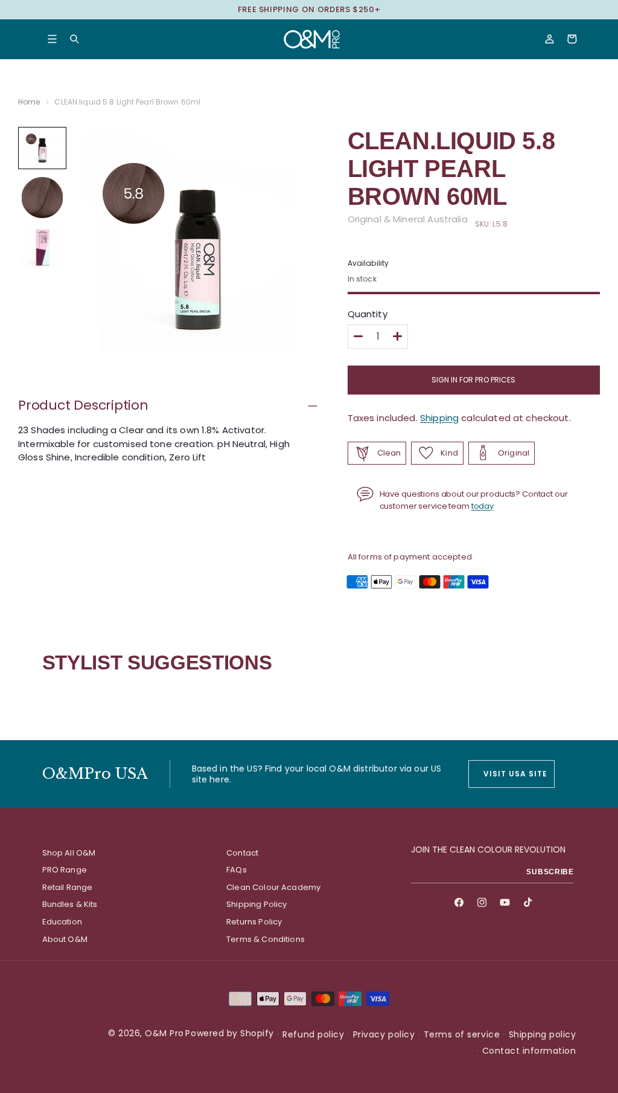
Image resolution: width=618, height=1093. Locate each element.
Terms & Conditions (265, 939)
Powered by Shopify (229, 1033)
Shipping (439, 417)
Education (62, 921)
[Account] (549, 39)
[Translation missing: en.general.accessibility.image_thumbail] (42, 148)
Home (29, 102)
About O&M (65, 939)
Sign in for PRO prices (473, 380)
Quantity (367, 314)
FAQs (236, 869)
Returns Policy (254, 921)
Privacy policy (384, 1034)
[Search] (74, 39)
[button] (52, 39)
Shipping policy (542, 1034)
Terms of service (462, 1034)
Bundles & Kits (70, 904)
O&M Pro (164, 1033)
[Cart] (572, 39)
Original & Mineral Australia (408, 219)
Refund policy (313, 1034)
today (482, 506)
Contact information (529, 1051)
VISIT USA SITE (515, 774)
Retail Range (67, 887)
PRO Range (64, 869)
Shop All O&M (69, 853)
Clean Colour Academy (273, 887)
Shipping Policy (256, 904)
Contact (242, 853)
